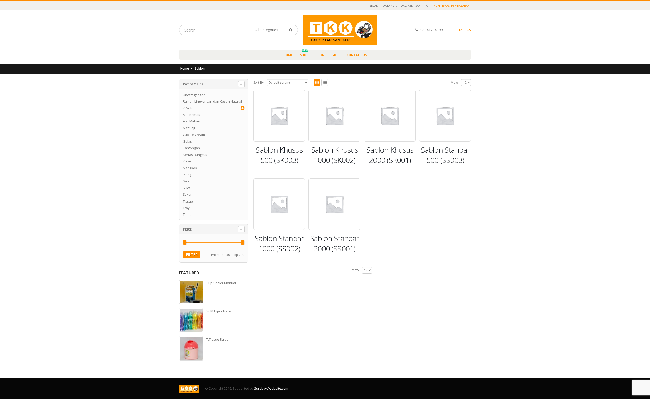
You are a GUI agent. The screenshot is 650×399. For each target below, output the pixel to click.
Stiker (187, 194)
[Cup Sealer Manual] (191, 292)
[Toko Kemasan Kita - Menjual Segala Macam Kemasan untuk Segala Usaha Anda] (340, 30)
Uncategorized (194, 95)
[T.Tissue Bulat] (191, 348)
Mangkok (190, 168)
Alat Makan (191, 121)
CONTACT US (461, 30)
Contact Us (357, 55)
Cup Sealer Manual (221, 283)
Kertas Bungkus (195, 154)
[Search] (292, 30)
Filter (192, 254)
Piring (187, 174)
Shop (304, 53)
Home (288, 55)
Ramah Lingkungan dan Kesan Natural (212, 101)
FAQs (335, 55)
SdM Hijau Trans (219, 311)
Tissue (188, 201)
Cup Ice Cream (194, 134)
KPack (187, 108)
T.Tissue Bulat (217, 339)
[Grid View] (317, 82)
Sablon (188, 181)
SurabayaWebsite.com (271, 388)
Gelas (187, 141)
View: (455, 82)
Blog (320, 55)
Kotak (187, 161)
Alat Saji (189, 128)
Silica (187, 188)
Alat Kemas (191, 114)
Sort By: (258, 82)
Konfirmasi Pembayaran (452, 5)
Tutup (187, 214)
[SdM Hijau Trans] (191, 320)
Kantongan (191, 148)
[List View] (324, 82)
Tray (186, 208)
